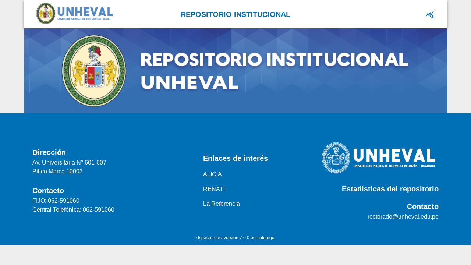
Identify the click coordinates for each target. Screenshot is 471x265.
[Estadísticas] (430, 14)
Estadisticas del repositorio (390, 189)
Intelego (266, 237)
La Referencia (221, 204)
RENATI (214, 189)
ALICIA (212, 174)
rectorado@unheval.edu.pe (403, 216)
